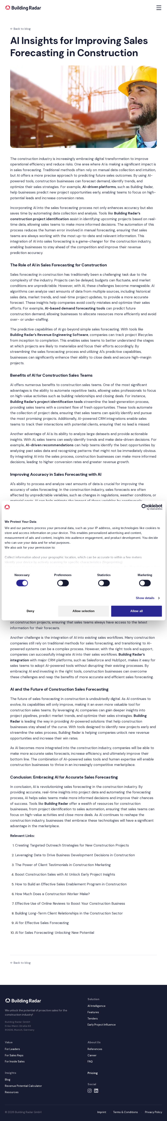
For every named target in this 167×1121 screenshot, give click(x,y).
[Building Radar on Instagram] (90, 1091)
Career (92, 1055)
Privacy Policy (153, 1112)
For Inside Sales (15, 1061)
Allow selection (84, 611)
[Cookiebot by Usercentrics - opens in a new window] (144, 507)
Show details (145, 598)
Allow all (136, 611)
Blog (7, 1079)
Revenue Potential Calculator (23, 1086)
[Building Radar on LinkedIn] (96, 1091)
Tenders (93, 1018)
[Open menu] (159, 7)
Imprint (101, 1112)
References (95, 1049)
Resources (12, 1092)
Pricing (93, 1073)
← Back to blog (20, 29)
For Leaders (12, 1049)
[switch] (63, 583)
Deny (30, 611)
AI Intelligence (96, 1006)
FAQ (90, 1061)
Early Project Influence (102, 1024)
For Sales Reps (14, 1055)
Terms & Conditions (125, 1112)
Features (93, 1012)
